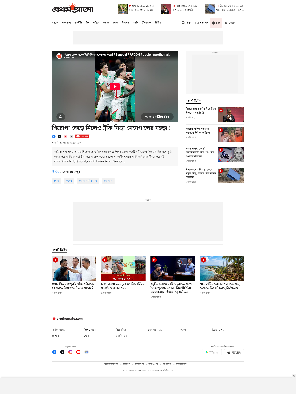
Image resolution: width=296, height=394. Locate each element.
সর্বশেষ (55, 22)
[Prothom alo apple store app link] (234, 353)
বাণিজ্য (96, 22)
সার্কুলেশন (139, 364)
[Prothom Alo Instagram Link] (72, 353)
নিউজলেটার (181, 364)
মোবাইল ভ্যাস (122, 336)
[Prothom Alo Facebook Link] (56, 353)
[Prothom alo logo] (67, 320)
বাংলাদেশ (66, 22)
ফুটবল (69, 181)
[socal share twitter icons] (61, 138)
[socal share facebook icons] (55, 138)
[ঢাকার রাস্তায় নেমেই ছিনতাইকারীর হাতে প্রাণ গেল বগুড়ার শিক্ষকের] (231, 154)
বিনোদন (125, 22)
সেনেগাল (108, 181)
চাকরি (135, 22)
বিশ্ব (87, 22)
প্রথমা (86, 336)
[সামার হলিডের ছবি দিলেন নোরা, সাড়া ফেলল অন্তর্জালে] (123, 9)
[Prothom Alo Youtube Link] (80, 353)
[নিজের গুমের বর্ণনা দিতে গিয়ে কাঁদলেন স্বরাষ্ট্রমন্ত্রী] (166, 9)
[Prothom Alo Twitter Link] (64, 353)
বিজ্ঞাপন (126, 364)
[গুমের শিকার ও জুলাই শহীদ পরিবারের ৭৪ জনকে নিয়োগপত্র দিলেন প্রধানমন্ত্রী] (74, 268)
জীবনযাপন (147, 22)
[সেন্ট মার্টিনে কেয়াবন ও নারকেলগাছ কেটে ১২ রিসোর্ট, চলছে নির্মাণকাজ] (222, 268)
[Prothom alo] (72, 8)
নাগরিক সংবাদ (58, 330)
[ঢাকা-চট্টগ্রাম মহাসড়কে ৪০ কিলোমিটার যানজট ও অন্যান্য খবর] (123, 268)
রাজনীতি (78, 22)
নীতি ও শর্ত (153, 364)
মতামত (106, 22)
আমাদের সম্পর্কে (111, 364)
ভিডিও (158, 22)
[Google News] (86, 352)
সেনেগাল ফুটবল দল (88, 181)
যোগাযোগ (167, 364)
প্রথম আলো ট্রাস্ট (155, 330)
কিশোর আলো (90, 330)
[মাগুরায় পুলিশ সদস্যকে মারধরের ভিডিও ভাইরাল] (231, 134)
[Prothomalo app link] (212, 353)
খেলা (115, 22)
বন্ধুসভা (183, 330)
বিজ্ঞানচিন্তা (121, 330)
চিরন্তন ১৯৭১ (218, 330)
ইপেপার (55, 336)
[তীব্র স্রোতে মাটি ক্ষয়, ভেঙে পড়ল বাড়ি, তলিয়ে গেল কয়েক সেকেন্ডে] (210, 9)
